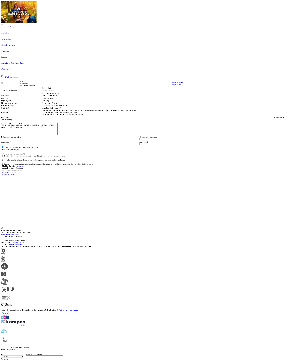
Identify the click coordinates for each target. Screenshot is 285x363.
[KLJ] (4, 285)
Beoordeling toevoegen (10, 149)
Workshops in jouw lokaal (10, 234)
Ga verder (4, 359)
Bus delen (4, 57)
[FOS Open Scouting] (4, 269)
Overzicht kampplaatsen (9, 77)
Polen (22, 81)
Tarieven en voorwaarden (68, 310)
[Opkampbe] (3, 254)
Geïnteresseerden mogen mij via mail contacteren (21, 147)
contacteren (20, 166)
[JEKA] (5, 318)
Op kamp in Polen (7, 174)
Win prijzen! (5, 69)
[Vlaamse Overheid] (6, 308)
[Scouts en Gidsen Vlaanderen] (3, 262)
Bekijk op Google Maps (50, 93)
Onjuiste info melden (8, 172)
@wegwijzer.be (21, 242)
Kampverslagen (6, 39)
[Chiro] (3, 277)
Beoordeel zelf (279, 117)
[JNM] (6, 300)
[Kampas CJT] (13, 326)
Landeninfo (5, 33)
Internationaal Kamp (8, 45)
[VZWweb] (4, 335)
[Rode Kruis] (5, 343)
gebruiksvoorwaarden (15, 244)
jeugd (14, 242)
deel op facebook (177, 82)
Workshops (5, 51)
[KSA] (8, 292)
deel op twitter (176, 84)
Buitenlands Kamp (7, 27)
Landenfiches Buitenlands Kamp (12, 63)
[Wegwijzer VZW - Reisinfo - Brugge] (2, 75)
